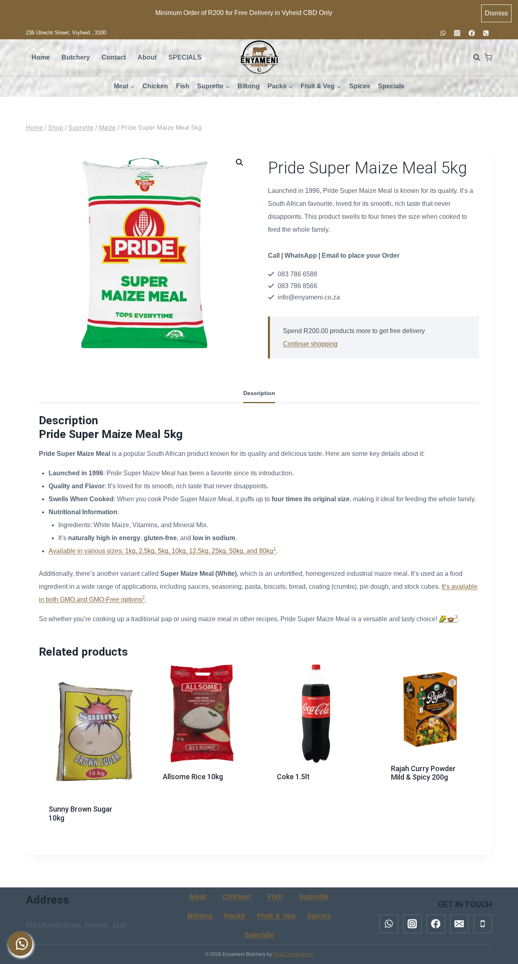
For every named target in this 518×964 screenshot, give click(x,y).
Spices (359, 86)
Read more (88, 810)
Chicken (155, 86)
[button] (239, 162)
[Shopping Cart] (488, 57)
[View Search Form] (472, 57)
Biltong (249, 86)
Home (41, 57)
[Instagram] (457, 33)
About (147, 57)
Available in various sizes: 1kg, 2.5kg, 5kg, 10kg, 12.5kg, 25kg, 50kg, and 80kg (161, 550)
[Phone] (486, 33)
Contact (114, 57)
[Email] (459, 924)
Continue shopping (310, 343)
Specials (391, 86)
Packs (234, 916)
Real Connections (293, 954)
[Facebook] (471, 33)
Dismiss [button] (496, 13)
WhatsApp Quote (92, 834)
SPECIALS (185, 57)
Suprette (314, 897)
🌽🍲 (447, 619)
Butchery (76, 57)
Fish (182, 86)
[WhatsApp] (443, 33)
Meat (197, 897)
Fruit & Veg (276, 916)
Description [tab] (259, 393)
